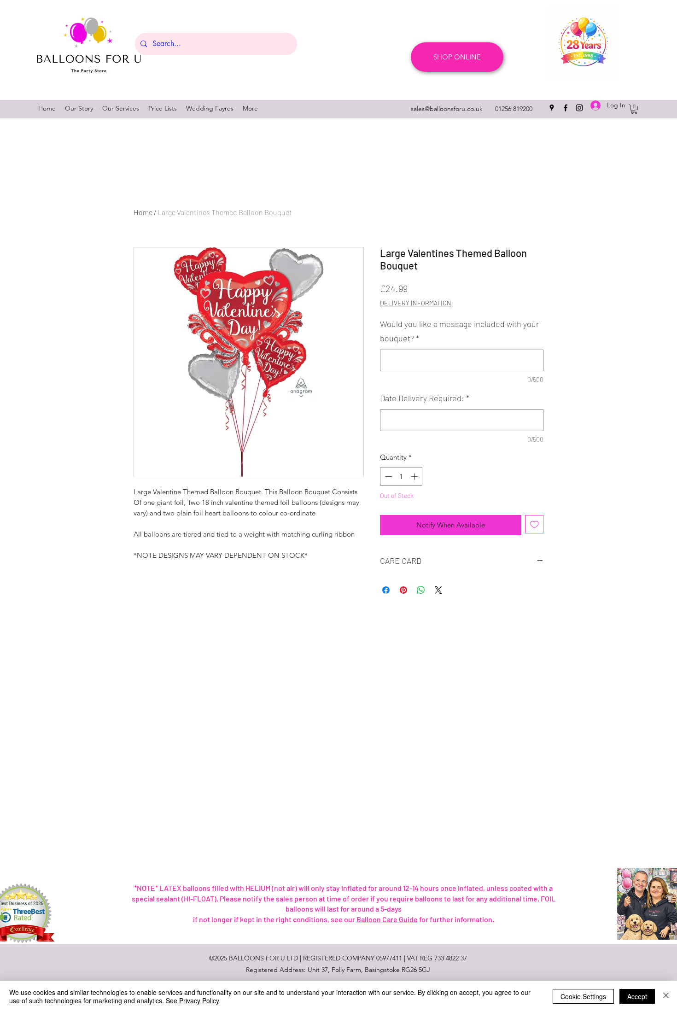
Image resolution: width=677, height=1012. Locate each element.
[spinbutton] (401, 476)
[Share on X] (438, 590)
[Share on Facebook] (385, 590)
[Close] (665, 996)
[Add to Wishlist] (534, 524)
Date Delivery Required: (424, 398)
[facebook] (565, 107)
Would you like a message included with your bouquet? (459, 331)
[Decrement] (387, 476)
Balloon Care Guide (387, 919)
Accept (637, 996)
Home (143, 212)
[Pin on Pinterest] (403, 590)
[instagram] (579, 107)
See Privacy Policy (192, 1000)
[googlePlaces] (551, 107)
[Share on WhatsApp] (420, 590)
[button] (634, 109)
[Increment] (415, 476)
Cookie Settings (583, 996)
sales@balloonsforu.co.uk (447, 109)
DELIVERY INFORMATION (415, 303)
